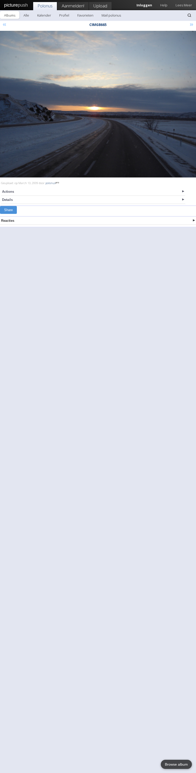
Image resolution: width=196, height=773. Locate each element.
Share (8, 210)
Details (7, 200)
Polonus (45, 6)
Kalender (44, 15)
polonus (50, 183)
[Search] (189, 15)
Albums (9, 15)
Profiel (64, 15)
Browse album (176, 764)
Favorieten (85, 15)
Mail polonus (111, 15)
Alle (26, 15)
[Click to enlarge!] (98, 104)
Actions (8, 192)
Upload (100, 6)
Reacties (7, 221)
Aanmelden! (73, 6)
